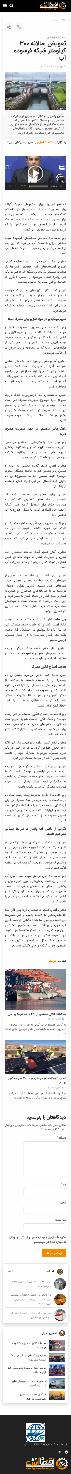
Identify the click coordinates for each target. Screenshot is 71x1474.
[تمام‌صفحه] (10, 186)
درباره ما (47, 1445)
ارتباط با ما (61, 1445)
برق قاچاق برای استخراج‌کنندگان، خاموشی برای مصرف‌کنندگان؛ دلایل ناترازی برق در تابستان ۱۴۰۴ (31, 1299)
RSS (36, 1445)
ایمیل (62, 1202)
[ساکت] (16, 186)
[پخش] (61, 186)
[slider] (38, 186)
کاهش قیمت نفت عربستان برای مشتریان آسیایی (29, 1383)
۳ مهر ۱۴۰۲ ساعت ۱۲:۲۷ (53, 66)
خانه (64, 20)
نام (63, 1185)
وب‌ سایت (60, 1220)
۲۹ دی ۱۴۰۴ (57, 1019)
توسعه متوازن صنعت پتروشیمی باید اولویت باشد (27, 1370)
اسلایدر (54, 20)
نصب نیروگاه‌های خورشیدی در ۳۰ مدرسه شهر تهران (37, 1080)
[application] (35, 173)
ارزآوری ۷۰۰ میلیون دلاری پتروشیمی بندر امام (32, 1397)
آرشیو (10, 1271)
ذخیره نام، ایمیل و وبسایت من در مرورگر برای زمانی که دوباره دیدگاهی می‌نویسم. (37, 1239)
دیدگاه (61, 1138)
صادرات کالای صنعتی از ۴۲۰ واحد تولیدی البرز (37, 1013)
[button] (35, 173)
